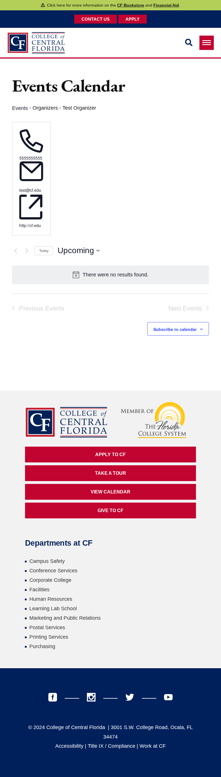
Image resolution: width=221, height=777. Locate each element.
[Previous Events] (15, 250)
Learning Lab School (53, 608)
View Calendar (110, 491)
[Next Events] (26, 250)
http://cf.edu (30, 225)
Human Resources (50, 599)
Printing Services (48, 637)
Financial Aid (166, 5)
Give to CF (110, 510)
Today (44, 250)
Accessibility (69, 746)
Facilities (39, 589)
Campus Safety (47, 561)
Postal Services (47, 627)
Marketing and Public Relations (65, 618)
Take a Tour (110, 473)
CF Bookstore (130, 5)
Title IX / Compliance (111, 746)
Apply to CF (110, 454)
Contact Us (95, 19)
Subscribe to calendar (175, 329)
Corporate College (50, 580)
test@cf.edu (30, 190)
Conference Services (53, 570)
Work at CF (153, 746)
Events (20, 108)
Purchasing (42, 646)
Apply (132, 19)
